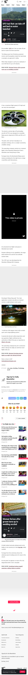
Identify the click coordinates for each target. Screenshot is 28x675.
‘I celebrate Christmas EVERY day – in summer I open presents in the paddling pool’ (9, 483)
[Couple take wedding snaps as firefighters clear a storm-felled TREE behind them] (22, 473)
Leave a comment (21, 418)
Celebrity (21, 466)
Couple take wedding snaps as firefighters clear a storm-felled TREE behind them (9, 473)
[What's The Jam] (6, 1)
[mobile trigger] (3, 1)
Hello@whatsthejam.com (9, 361)
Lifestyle (21, 484)
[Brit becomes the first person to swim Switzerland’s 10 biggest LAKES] (22, 428)
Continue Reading (14, 602)
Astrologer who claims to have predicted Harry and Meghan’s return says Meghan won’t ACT (9, 447)
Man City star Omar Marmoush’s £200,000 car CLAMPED (8, 464)
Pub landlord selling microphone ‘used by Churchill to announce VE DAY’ (9, 438)
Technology (21, 368)
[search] (17, 1)
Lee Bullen (9, 39)
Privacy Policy (5, 672)
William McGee (10, 534)
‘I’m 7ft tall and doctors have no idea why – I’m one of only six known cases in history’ (9, 492)
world (8, 369)
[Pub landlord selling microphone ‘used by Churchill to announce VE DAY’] (22, 438)
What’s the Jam (6, 342)
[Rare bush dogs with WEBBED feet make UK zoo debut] (22, 456)
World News (7, 20)
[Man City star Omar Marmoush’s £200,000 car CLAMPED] (22, 464)
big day (20, 547)
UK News (21, 430)
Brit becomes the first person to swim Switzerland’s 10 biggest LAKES (9, 428)
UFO (10, 48)
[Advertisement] (14, 88)
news (11, 368)
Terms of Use (13, 672)
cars (8, 368)
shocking (15, 368)
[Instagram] (25, 668)
